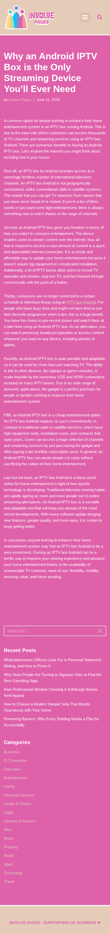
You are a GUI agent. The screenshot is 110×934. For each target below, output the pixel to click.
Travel (9, 881)
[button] (85, 17)
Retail (8, 855)
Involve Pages (20, 100)
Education (12, 769)
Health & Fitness (17, 804)
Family (9, 786)
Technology (13, 873)
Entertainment (15, 778)
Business (11, 752)
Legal (8, 812)
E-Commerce (15, 760)
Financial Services (19, 795)
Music (9, 838)
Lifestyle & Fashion (20, 821)
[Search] (100, 631)
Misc (8, 829)
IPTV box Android (81, 302)
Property (11, 847)
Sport (8, 864)
